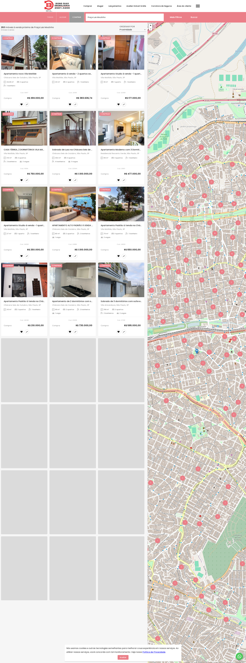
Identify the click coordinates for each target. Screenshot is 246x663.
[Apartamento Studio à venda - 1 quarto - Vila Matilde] (121, 52)
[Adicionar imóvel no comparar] (27, 104)
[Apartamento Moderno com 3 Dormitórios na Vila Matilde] (121, 128)
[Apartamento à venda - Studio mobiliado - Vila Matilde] (24, 583)
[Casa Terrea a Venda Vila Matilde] (73, 583)
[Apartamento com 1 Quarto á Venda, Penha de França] (121, 583)
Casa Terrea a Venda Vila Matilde (69, 604)
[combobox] (125, 17)
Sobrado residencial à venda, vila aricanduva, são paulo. (33, 377)
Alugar (100, 6)
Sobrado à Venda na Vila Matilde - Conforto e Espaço (32, 528)
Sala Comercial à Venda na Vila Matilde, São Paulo (127, 528)
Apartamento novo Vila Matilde (20, 73)
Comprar (87, 6)
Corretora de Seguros (161, 6)
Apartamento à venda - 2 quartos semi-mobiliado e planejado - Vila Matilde (92, 73)
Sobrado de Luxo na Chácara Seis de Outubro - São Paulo (82, 149)
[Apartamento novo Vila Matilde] (24, 52)
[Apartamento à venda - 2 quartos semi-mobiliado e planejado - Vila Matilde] (73, 52)
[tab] (50, 17)
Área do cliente (184, 6)
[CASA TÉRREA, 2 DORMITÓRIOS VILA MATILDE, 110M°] (24, 128)
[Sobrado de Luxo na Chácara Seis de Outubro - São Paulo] (73, 128)
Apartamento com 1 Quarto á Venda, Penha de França (129, 604)
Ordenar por (127, 27)
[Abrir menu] (198, 6)
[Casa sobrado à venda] (73, 507)
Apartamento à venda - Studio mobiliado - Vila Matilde (32, 604)
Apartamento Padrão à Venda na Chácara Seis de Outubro (131, 225)
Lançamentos (115, 6)
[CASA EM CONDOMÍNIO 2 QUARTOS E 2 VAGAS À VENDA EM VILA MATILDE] (121, 355)
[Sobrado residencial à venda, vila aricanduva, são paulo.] (24, 355)
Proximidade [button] (126, 29)
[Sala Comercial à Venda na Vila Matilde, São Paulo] (121, 507)
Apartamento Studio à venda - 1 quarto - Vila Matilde (128, 73)
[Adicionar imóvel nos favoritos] (21, 104)
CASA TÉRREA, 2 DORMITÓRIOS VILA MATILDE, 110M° (29, 149)
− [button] (150, 28)
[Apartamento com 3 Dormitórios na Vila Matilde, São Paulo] (121, 431)
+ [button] (150, 25)
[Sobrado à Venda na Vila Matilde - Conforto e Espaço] (24, 507)
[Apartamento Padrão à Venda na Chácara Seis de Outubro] (121, 204)
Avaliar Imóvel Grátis (136, 6)
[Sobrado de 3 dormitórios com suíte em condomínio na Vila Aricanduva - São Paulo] (121, 280)
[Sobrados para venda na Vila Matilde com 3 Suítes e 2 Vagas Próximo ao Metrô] (73, 431)
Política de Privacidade (153, 652)
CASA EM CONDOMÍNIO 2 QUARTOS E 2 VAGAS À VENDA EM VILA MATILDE (137, 377)
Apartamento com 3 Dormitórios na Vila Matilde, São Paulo (131, 452)
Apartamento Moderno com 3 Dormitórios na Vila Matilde (131, 149)
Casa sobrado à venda (64, 528)
